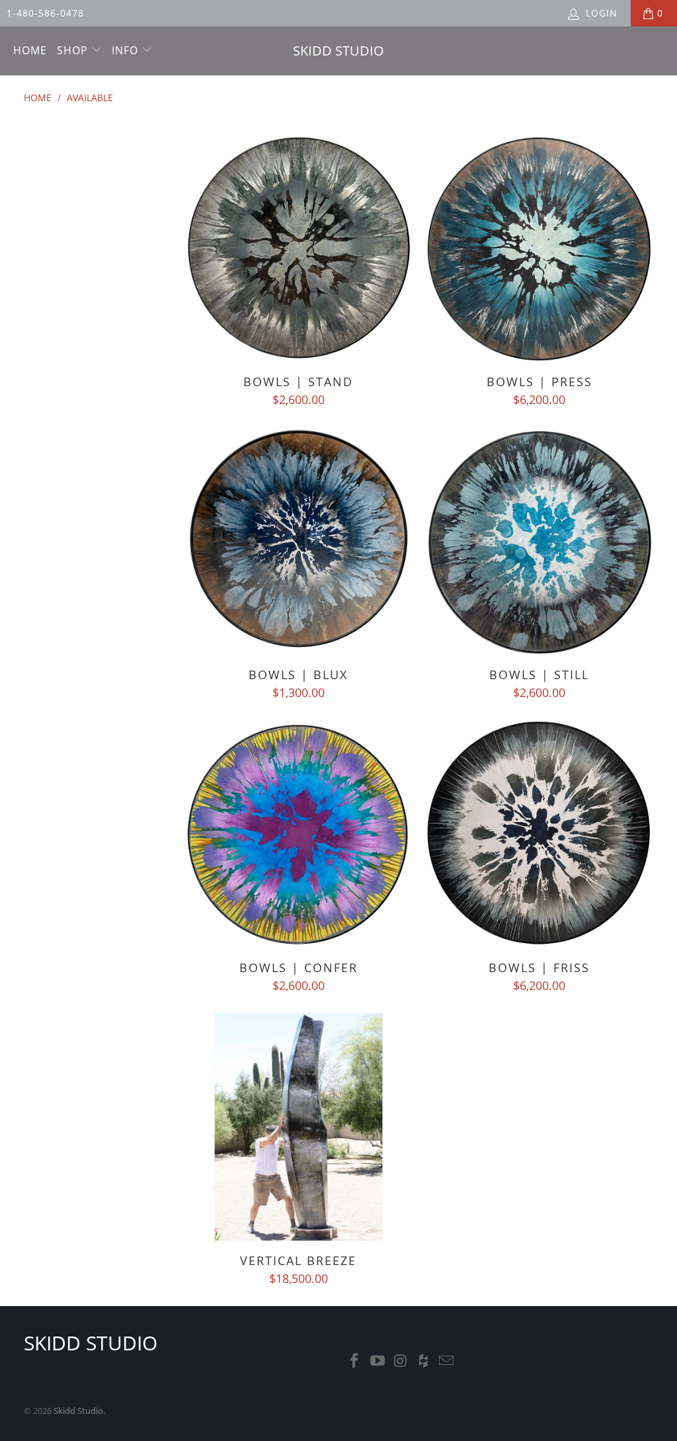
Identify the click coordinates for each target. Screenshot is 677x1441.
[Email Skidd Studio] (447, 1361)
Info (126, 50)
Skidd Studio (78, 1411)
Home (30, 50)
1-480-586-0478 (45, 13)
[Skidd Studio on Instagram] (401, 1361)
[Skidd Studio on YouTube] (378, 1361)
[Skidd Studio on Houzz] (424, 1361)
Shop (74, 50)
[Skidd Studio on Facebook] (355, 1361)
